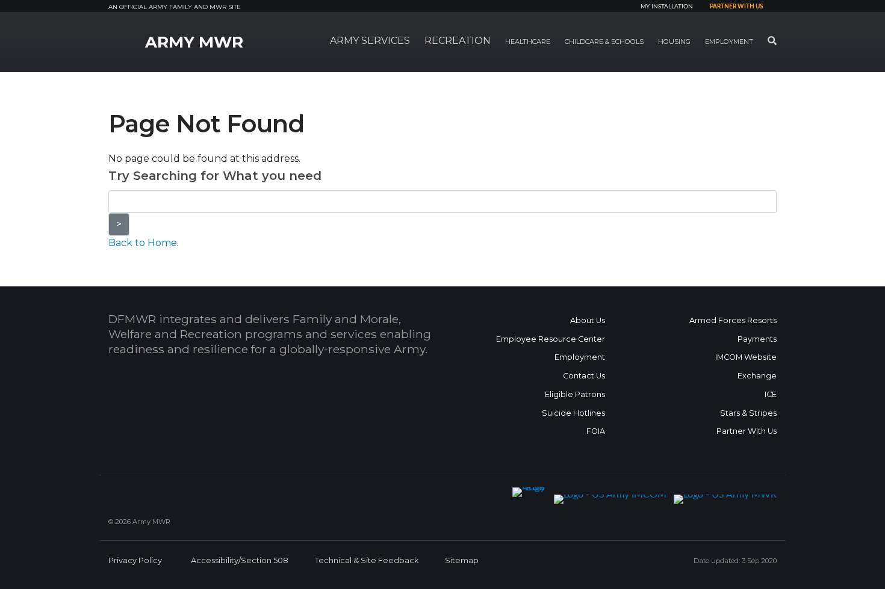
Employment (579, 357)
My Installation (667, 7)
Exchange (757, 375)
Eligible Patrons (575, 394)
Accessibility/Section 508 (239, 560)
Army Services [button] (370, 40)
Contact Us (584, 375)
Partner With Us (746, 431)
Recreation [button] (457, 40)
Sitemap (462, 560)
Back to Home (142, 242)
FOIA (595, 431)
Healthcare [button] (527, 41)
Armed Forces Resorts (733, 320)
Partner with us (736, 7)
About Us (587, 320)
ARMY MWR (194, 42)
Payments (757, 339)
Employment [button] (729, 41)
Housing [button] (674, 41)
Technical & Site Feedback (366, 560)
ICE (771, 394)
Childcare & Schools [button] (604, 41)
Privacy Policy (135, 560)
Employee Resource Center (550, 339)
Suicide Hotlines (573, 413)
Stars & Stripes (748, 413)
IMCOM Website (746, 357)
